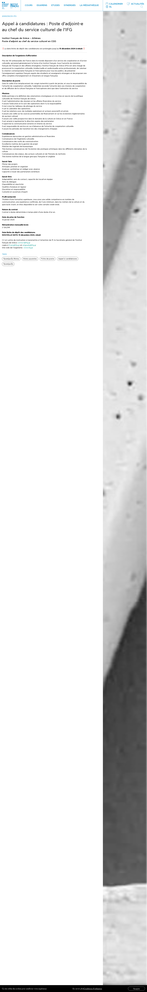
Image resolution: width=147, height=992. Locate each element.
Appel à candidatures (67, 259)
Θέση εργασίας (30, 259)
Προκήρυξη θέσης (11, 259)
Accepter (136, 988)
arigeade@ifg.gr (29, 245)
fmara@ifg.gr (14, 245)
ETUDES (55, 5)
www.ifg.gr (28, 248)
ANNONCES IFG (9, 16)
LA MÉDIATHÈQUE (89, 5)
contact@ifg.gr (23, 243)
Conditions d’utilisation (93, 988)
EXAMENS (42, 5)
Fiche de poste (47, 259)
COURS (28, 5)
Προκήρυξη (8, 264)
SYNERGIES (70, 5)
